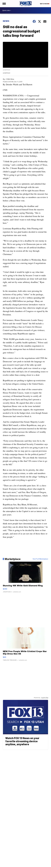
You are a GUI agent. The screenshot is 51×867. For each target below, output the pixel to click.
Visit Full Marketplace (40, 559)
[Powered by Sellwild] (44, 698)
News (6, 21)
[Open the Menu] (4, 4)
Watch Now (44, 3)
